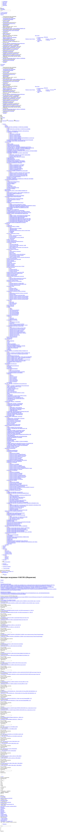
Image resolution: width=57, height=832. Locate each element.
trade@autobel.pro (3, 13)
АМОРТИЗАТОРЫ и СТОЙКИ (15, 228)
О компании (2, 808)
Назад (10, 132)
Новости (2, 809)
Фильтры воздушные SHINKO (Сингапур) (25, 596)
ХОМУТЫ (11, 375)
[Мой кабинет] (1, 115)
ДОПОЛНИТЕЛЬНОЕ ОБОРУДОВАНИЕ (15, 198)
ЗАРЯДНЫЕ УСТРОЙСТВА (14, 133)
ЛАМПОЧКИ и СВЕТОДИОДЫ (15, 407)
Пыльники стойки (12, 288)
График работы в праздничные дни (7, 804)
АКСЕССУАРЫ (10, 143)
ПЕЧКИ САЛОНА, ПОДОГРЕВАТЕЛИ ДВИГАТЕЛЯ (19, 215)
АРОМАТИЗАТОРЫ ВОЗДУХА (13, 181)
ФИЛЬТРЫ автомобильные (12, 450)
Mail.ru (5, 574)
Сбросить (6, 792)
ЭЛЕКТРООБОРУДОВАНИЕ (12, 534)
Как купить (7, 550)
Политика (2, 811)
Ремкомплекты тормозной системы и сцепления (18, 293)
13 (2, 776)
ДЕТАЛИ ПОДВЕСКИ (13, 244)
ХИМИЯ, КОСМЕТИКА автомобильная (15, 492)
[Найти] (0, 827)
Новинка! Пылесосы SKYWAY (6, 798)
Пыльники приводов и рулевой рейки (16, 283)
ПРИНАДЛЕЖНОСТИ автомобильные (14, 427)
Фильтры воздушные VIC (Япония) (11, 597)
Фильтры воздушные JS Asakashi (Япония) (8, 596)
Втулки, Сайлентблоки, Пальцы (15, 235)
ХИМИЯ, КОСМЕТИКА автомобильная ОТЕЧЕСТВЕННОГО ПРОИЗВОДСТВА (25, 505)
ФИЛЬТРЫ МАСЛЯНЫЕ (14, 482)
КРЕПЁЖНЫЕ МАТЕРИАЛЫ (13, 365)
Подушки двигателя (13, 269)
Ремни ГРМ (11, 302)
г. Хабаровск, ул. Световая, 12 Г (7, 571)
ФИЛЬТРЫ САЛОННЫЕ (14, 464)
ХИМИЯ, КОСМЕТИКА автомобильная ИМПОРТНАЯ (20, 495)
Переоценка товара (4, 800)
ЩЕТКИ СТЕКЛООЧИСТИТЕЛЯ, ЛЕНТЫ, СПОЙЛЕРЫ (18, 527)
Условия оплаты (3, 814)
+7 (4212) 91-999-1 (3, 12)
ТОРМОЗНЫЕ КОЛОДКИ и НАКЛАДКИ (17, 327)
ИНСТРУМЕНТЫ (10, 340)
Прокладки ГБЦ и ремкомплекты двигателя (17, 278)
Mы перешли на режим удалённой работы (8, 806)
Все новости (2, 796)
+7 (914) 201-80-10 (3, 819)
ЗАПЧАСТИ (9, 225)
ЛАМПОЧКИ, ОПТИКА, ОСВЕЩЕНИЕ (15, 403)
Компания (7, 556)
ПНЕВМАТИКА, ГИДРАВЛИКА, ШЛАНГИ (15, 418)
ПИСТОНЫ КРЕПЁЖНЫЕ (14, 370)
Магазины (2, 810)
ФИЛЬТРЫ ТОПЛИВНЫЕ (14, 472)
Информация (2, 812)
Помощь (2, 813)
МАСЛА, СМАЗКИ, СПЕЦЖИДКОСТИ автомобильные (18, 385)
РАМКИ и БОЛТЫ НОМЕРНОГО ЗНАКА (17, 204)
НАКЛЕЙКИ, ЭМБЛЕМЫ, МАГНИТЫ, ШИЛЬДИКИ (19, 154)
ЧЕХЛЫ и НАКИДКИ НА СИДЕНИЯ (16, 164)
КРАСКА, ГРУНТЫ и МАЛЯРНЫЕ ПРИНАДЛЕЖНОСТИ (18, 352)
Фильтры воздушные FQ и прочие (39, 596)
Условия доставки (3, 815)
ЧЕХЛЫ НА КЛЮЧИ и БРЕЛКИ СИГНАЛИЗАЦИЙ (19, 172)
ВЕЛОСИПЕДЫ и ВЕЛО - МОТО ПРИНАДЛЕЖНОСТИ (18, 192)
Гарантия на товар (3, 816)
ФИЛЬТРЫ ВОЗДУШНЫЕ (14, 453)
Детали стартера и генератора (15, 251)
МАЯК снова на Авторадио (5, 802)
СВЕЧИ (10, 309)
